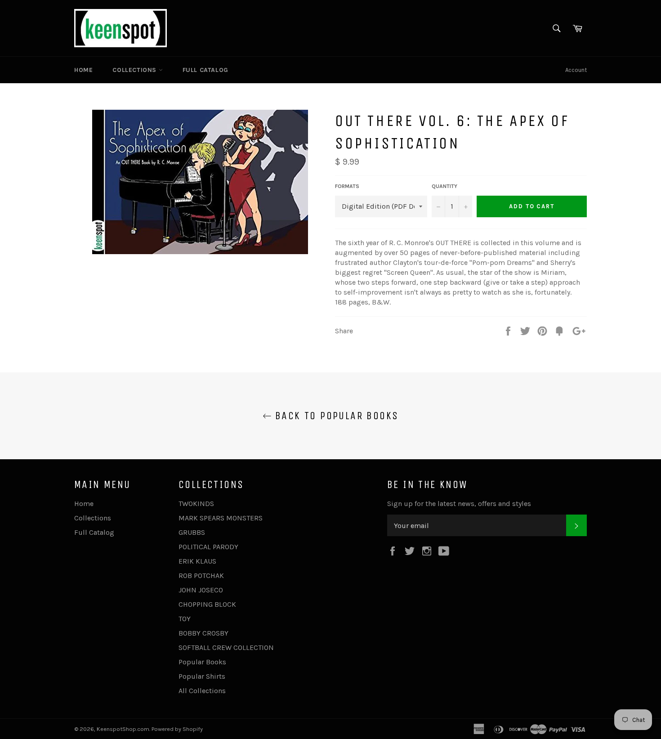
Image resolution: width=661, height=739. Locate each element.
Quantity (444, 186)
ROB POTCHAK (201, 575)
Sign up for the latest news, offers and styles (459, 503)
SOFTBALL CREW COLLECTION (226, 647)
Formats (347, 186)
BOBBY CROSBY (203, 633)
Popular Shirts (202, 676)
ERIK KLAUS (197, 561)
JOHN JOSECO (201, 590)
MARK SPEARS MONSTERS (221, 518)
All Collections (202, 690)
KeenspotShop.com (123, 729)
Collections (135, 70)
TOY (185, 618)
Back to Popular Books (335, 415)
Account (576, 70)
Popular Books (202, 662)
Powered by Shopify (177, 729)
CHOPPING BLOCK (207, 604)
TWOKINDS (196, 503)
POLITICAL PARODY (208, 546)
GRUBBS (192, 532)
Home (83, 70)
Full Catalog (205, 70)
